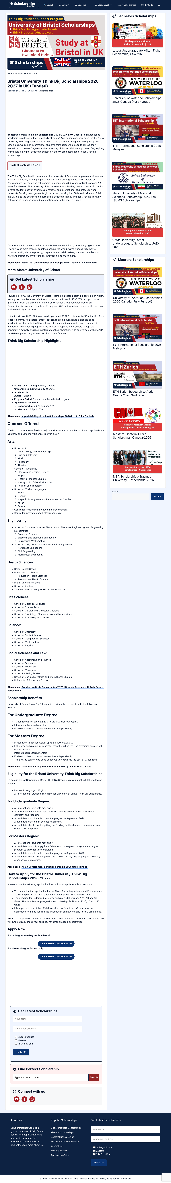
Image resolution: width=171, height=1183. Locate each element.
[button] (159, 5)
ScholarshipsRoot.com (22, 1127)
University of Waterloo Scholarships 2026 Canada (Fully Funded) (136, 99)
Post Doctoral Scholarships (65, 1141)
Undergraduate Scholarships (66, 1127)
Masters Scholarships (62, 1132)
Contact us (93, 1178)
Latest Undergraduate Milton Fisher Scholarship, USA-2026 (137, 52)
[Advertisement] (56, 113)
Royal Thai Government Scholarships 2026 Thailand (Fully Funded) (59, 262)
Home (10, 73)
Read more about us (32, 1145)
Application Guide (60, 1155)
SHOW (35, 165)
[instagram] (30, 287)
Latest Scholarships (126, 5)
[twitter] (14, 287)
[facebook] (22, 287)
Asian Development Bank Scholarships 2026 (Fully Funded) (55, 866)
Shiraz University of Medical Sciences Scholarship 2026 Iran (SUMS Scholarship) (134, 196)
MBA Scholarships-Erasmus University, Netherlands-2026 (133, 478)
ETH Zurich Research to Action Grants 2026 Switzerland (134, 393)
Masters (50, 385)
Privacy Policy (105, 1178)
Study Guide (147, 5)
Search (115, 491)
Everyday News (59, 1150)
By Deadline (80, 5)
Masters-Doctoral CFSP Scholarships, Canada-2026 (132, 435)
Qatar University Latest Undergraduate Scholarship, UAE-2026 (135, 243)
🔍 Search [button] (48, 5)
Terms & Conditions (122, 1178)
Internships (57, 1146)
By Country (64, 5)
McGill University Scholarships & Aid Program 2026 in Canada (56, 766)
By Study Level (102, 5)
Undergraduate (37, 385)
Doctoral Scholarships (62, 1137)
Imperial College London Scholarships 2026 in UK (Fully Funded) (58, 416)
